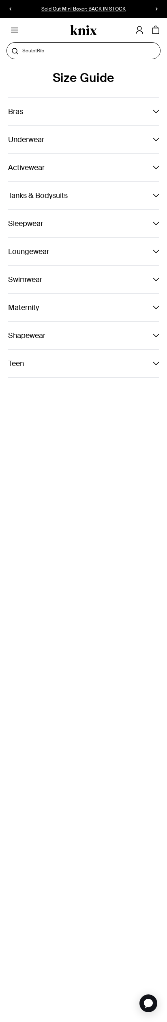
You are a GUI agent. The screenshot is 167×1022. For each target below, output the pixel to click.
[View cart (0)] (156, 30)
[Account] (139, 30)
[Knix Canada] (84, 30)
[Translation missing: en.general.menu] (14, 30)
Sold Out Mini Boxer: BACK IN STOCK (83, 9)
